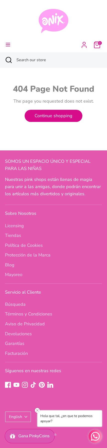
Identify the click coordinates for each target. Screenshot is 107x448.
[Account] (84, 43)
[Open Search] (8, 60)
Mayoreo (13, 275)
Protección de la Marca (28, 255)
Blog (9, 265)
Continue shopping (53, 116)
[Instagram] (25, 385)
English (15, 417)
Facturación (16, 353)
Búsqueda (15, 304)
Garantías (14, 343)
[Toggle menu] (8, 45)
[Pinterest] (42, 385)
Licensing (14, 226)
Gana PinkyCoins (33, 436)
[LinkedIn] (50, 385)
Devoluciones (18, 334)
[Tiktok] (33, 385)
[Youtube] (16, 385)
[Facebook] (8, 385)
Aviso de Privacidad (25, 324)
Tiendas (13, 235)
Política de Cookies (24, 245)
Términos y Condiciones (28, 314)
